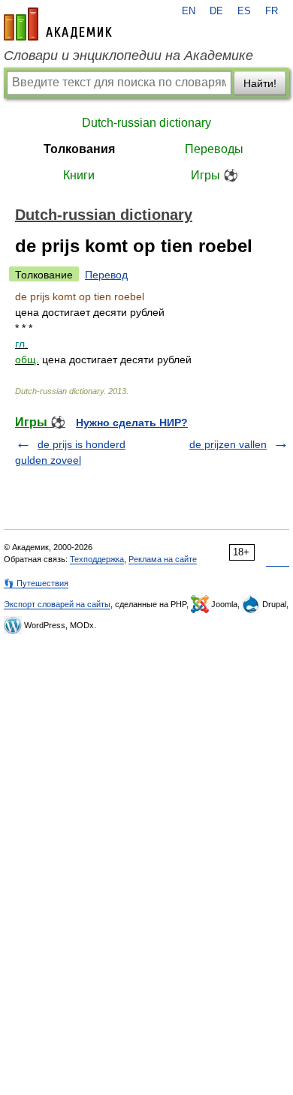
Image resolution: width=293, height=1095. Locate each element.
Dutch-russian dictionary (146, 122)
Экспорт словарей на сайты (57, 604)
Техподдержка (97, 559)
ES (244, 11)
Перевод (106, 275)
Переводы (214, 149)
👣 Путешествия (36, 583)
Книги (79, 175)
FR (271, 11)
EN (188, 11)
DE (216, 11)
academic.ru (58, 24)
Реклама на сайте (162, 559)
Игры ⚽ (214, 175)
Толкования (79, 149)
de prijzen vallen (228, 444)
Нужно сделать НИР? (132, 423)
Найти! (259, 83)
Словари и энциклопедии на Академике (128, 55)
